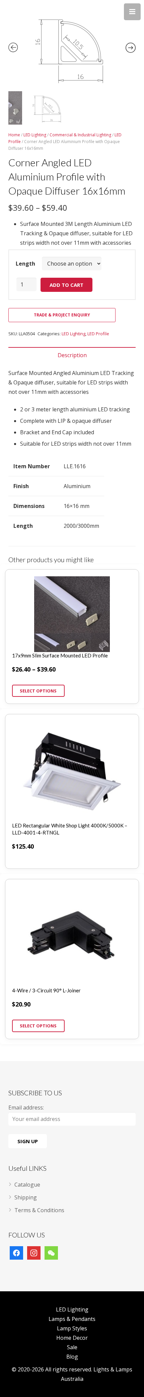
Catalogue (27, 1184)
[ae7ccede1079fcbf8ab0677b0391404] (72, 46)
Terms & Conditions (39, 1210)
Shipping (25, 1197)
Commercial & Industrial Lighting (80, 135)
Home (14, 135)
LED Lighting (34, 135)
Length (25, 263)
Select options (38, 691)
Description (72, 355)
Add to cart (66, 284)
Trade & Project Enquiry (62, 315)
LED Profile (98, 334)
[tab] (72, 355)
